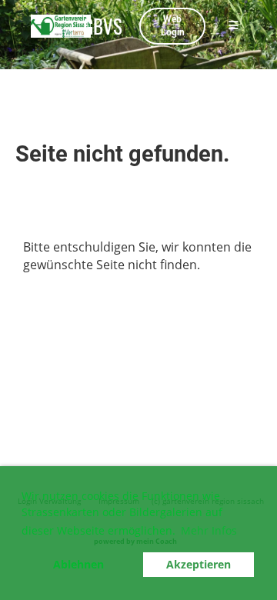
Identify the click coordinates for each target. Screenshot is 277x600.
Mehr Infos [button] (209, 530)
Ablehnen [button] (78, 564)
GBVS (102, 25)
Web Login (173, 26)
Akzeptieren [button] (198, 564)
